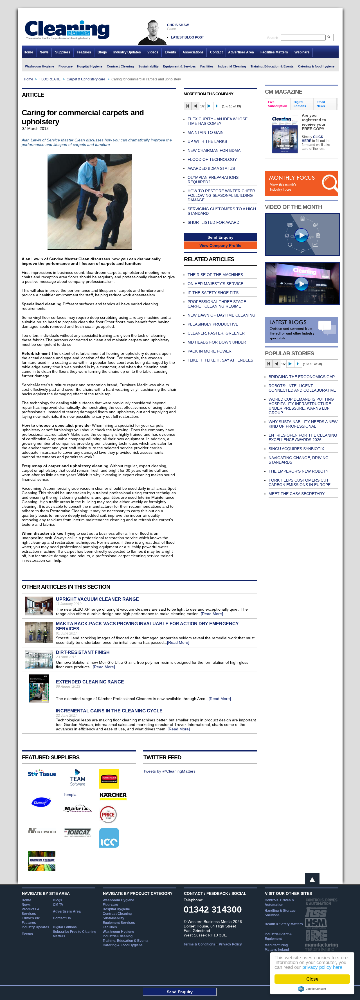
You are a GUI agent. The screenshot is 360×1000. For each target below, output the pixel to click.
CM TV (58, 905)
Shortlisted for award (213, 222)
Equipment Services (119, 923)
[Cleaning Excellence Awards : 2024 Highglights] (302, 303)
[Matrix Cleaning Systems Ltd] (78, 811)
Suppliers (62, 52)
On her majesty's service (215, 283)
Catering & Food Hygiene (123, 945)
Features (84, 52)
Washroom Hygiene (39, 66)
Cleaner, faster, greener (216, 333)
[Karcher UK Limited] (113, 799)
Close (312, 979)
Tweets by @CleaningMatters (169, 771)
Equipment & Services (179, 66)
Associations (193, 52)
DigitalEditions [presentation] (300, 104)
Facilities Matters (274, 52)
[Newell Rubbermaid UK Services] (109, 787)
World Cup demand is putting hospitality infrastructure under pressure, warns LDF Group (301, 406)
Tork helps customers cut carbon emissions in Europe (299, 482)
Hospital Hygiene (89, 66)
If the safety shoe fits (213, 292)
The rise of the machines (215, 274)
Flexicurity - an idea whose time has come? (218, 121)
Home (28, 52)
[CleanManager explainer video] (302, 254)
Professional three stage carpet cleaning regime (217, 303)
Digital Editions (65, 927)
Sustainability (148, 66)
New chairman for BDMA (214, 150)
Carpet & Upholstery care (86, 79)
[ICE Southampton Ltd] (109, 846)
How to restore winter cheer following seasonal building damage (221, 195)
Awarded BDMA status (211, 168)
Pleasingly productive (213, 324)
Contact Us (62, 918)
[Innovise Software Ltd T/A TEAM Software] (78, 784)
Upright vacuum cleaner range (97, 599)
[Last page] (217, 106)
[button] (220, 237)
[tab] (278, 104)
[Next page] (209, 106)
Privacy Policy (230, 944)
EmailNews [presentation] (321, 104)
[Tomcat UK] (78, 835)
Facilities (206, 66)
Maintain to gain (206, 132)
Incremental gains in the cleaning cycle (109, 710)
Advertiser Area (241, 52)
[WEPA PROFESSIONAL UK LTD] (42, 774)
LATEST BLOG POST (187, 37)
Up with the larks (207, 141)
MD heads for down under (217, 342)
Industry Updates (127, 52)
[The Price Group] (108, 823)
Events (170, 52)
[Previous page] (195, 106)
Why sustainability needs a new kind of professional (303, 423)
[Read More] (212, 613)
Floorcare (65, 66)
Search (272, 38)
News (44, 52)
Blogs (102, 52)
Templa (70, 794)
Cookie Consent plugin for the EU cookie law (312, 989)
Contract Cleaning (120, 66)
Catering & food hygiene (316, 66)
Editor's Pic (31, 918)
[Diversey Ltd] (41, 810)
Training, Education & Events (272, 66)
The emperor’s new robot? (298, 471)
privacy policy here (322, 967)
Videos (152, 52)
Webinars (302, 52)
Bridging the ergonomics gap (302, 376)
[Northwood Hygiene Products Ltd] (42, 832)
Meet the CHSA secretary (297, 493)
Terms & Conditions (199, 944)
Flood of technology (212, 159)
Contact (216, 52)
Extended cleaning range (90, 682)
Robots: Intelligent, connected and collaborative (302, 387)
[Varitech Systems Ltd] (42, 869)
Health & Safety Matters (284, 924)
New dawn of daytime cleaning (221, 315)
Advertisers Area (67, 911)
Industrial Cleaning (232, 66)
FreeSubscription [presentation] (277, 104)
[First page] (188, 106)
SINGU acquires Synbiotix (296, 448)
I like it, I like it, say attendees (220, 360)
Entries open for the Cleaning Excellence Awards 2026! (303, 437)
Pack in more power (209, 351)
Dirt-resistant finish (83, 652)
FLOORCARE (49, 79)
